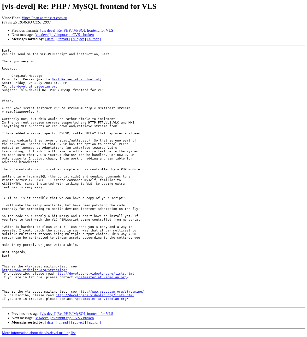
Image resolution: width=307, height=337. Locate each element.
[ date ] (50, 39)
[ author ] (94, 39)
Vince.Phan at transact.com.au (44, 18)
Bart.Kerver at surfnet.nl (76, 79)
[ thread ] (63, 39)
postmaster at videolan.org (102, 277)
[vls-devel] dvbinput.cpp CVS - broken (64, 35)
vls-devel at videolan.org (34, 86)
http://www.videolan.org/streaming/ (34, 270)
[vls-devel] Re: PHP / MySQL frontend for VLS (76, 30)
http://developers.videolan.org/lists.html (95, 273)
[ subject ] (78, 39)
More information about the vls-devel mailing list (39, 333)
